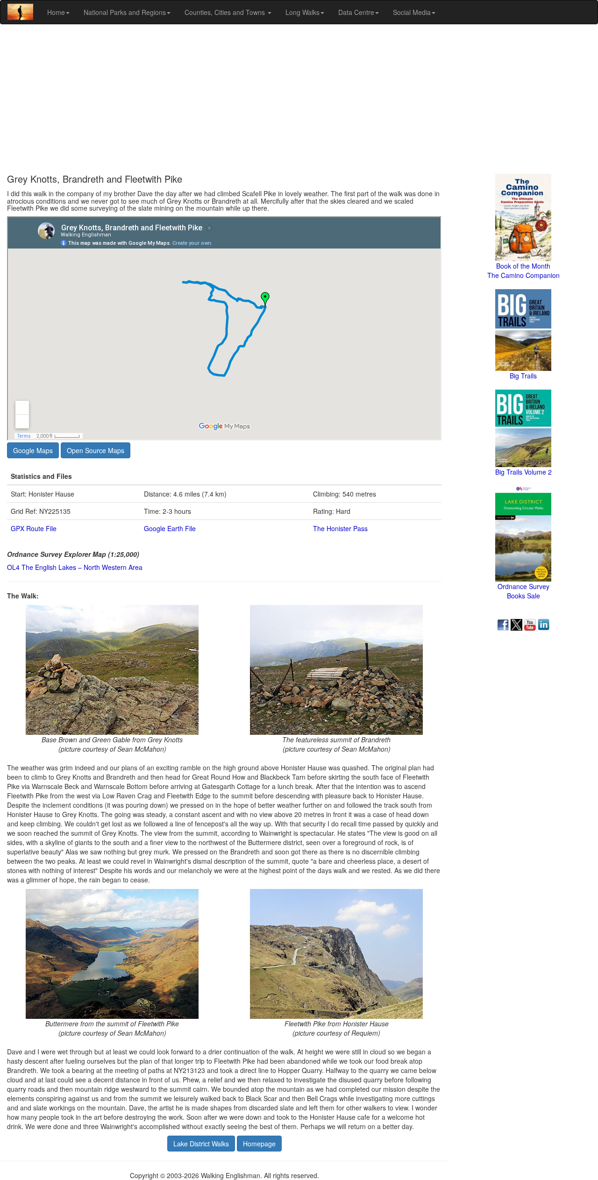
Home (56, 12)
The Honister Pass (340, 528)
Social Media (412, 12)
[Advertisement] (299, 99)
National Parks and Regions (125, 12)
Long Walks (302, 12)
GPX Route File (34, 528)
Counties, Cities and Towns (226, 12)
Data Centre (356, 12)
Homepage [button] (259, 1143)
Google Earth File (170, 528)
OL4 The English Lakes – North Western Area (74, 567)
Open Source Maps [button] (95, 450)
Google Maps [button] (33, 450)
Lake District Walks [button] (201, 1143)
